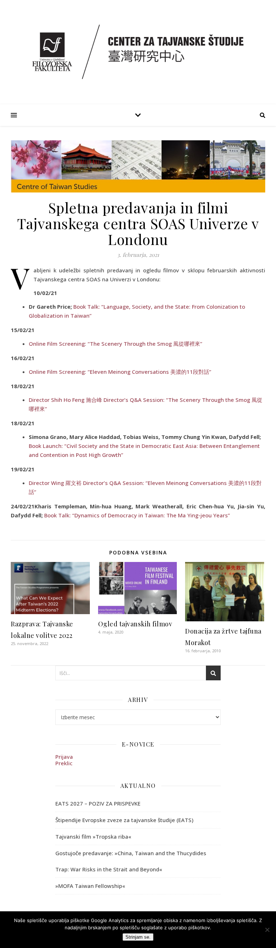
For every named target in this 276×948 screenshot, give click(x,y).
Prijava (64, 756)
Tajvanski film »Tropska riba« (93, 836)
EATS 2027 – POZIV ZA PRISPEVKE (98, 803)
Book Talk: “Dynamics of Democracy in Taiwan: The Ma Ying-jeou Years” (137, 515)
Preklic (64, 763)
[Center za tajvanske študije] (138, 51)
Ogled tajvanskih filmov (135, 624)
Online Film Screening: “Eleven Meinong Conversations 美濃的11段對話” (120, 371)
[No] (267, 929)
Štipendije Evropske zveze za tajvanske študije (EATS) (124, 820)
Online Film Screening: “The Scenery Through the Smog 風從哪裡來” (115, 343)
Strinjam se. (138, 937)
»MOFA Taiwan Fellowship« (90, 885)
